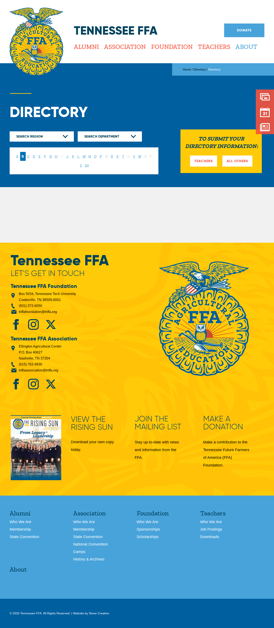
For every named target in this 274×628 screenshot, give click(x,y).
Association (125, 46)
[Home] (36, 42)
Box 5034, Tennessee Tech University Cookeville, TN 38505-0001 (47, 297)
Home (187, 69)
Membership (20, 529)
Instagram (33, 324)
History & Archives (88, 559)
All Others (237, 161)
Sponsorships (148, 529)
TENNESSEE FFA (204, 318)
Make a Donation (223, 423)
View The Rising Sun (92, 423)
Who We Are (20, 522)
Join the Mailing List (158, 423)
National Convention (90, 544)
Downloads (209, 537)
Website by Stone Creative (91, 613)
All (87, 165)
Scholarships (148, 537)
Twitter (50, 324)
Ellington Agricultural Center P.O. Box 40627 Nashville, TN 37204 (40, 352)
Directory (200, 69)
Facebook (16, 324)
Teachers (214, 46)
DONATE (244, 30)
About (246, 46)
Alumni (86, 46)
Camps (79, 552)
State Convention (24, 537)
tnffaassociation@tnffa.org (38, 370)
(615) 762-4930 (30, 364)
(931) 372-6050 (30, 306)
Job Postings (211, 529)
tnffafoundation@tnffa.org (38, 312)
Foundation (171, 46)
